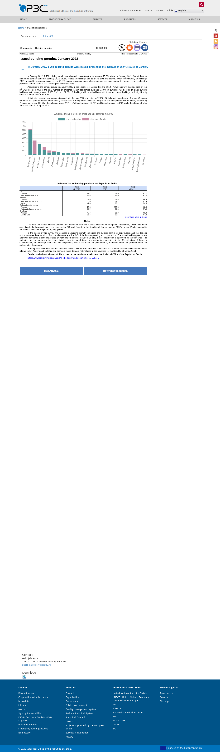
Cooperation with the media (33, 697)
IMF (114, 716)
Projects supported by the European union (85, 727)
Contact (160, 10)
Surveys (97, 19)
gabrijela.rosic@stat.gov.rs (36, 664)
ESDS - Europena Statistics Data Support (35, 719)
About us (194, 19)
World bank (119, 720)
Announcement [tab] (29, 36)
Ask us (149, 10)
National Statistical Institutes (128, 712)
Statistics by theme (60, 19)
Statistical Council (75, 717)
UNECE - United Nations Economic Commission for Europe (131, 699)
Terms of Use (167, 693)
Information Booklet (131, 10)
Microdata (23, 701)
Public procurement (76, 705)
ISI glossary (24, 732)
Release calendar (27, 724)
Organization (73, 697)
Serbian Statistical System (79, 713)
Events (69, 721)
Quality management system (81, 709)
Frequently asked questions (33, 728)
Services (162, 19)
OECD (116, 724)
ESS (114, 704)
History (69, 736)
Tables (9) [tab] (48, 36)
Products (129, 19)
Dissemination (26, 693)
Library (22, 705)
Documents (72, 701)
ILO (114, 728)
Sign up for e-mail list (30, 713)
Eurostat (117, 708)
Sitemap (164, 701)
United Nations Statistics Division (130, 693)
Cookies (164, 697)
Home (23, 19)
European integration (77, 732)
